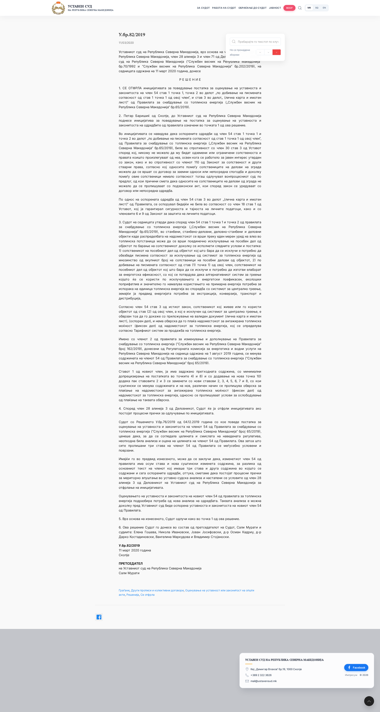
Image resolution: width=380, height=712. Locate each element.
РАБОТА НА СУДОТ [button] (224, 7)
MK (309, 7)
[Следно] (268, 52)
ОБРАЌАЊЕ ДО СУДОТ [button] (252, 7)
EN (324, 7)
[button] (369, 701)
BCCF (289, 8)
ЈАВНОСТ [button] (275, 7)
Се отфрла (148, 594)
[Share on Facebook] (99, 617)
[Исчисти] (276, 52)
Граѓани (124, 590)
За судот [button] (203, 7)
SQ (316, 7)
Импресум (351, 674)
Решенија (132, 594)
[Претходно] (260, 52)
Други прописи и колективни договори (157, 590)
